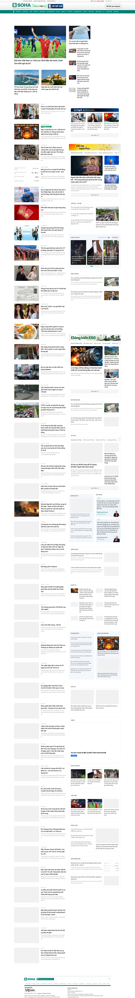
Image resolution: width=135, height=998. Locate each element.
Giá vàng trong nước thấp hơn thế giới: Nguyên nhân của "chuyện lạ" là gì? (86, 291)
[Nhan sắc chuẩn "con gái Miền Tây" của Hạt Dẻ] (26, 309)
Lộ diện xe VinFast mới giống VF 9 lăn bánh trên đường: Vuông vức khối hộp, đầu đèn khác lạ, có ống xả (79, 964)
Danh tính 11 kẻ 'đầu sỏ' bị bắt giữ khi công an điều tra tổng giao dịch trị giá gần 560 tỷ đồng (111, 779)
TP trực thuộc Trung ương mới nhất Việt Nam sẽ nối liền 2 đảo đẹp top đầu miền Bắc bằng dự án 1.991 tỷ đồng (26, 90)
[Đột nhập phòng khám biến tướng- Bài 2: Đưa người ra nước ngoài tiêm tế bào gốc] (26, 350)
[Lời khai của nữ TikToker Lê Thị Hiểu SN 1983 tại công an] (94, 250)
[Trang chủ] (21, 6)
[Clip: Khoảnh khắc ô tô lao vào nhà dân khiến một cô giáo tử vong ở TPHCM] (26, 390)
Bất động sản (50, 11)
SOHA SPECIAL (52, 1)
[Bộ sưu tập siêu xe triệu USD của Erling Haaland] (26, 370)
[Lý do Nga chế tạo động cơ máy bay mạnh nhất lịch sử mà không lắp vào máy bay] (87, 353)
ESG (31, 11)
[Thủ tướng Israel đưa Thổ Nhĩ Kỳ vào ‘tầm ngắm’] (26, 608)
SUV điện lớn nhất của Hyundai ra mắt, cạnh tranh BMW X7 (78, 989)
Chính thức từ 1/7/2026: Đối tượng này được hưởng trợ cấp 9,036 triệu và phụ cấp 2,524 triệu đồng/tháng (111, 477)
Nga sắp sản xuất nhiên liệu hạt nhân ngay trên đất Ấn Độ (52, 88)
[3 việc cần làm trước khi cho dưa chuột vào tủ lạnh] (111, 568)
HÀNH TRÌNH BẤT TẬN (39, 1)
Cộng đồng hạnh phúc (90, 153)
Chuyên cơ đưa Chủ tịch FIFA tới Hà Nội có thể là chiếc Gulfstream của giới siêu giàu (81, 648)
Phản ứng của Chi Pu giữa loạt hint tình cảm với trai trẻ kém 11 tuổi (52, 268)
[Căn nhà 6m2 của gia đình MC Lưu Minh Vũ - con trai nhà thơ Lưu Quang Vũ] (26, 768)
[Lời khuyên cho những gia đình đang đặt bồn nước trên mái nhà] (26, 527)
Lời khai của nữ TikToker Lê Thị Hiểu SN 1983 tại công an (94, 256)
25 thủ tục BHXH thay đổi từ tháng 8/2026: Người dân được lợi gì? (84, 463)
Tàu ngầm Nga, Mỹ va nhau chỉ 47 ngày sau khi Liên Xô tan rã (52, 663)
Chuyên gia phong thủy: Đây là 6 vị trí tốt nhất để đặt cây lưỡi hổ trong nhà (86, 552)
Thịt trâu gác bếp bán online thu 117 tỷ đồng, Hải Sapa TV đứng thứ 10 (53, 247)
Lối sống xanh (106, 340)
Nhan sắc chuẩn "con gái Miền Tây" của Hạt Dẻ (53, 306)
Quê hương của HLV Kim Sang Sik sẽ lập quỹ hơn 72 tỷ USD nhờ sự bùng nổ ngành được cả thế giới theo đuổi (83, 66)
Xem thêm (94, 135)
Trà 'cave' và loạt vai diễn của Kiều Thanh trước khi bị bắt (88, 750)
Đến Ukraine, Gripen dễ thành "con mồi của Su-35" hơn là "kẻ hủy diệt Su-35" (53, 846)
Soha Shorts (75, 763)
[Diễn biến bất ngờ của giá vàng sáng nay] (26, 210)
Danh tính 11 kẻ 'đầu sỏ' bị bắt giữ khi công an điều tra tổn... (110, 256)
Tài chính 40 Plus (100, 437)
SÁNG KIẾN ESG (45, 124)
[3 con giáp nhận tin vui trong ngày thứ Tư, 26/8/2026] (79, 900)
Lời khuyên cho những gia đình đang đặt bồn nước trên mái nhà (53, 524)
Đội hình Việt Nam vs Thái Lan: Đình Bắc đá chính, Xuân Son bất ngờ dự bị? (38, 62)
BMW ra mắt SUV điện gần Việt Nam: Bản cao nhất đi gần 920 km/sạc (79, 976)
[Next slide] (116, 251)
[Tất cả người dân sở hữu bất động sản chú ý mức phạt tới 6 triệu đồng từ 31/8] (26, 449)
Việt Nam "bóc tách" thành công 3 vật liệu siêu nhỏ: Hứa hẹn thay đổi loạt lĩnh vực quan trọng (111, 380)
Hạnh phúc (25, 11)
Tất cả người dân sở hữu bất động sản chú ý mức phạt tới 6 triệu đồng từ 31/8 (53, 446)
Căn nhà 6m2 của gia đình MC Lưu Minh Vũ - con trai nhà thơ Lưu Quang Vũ (52, 765)
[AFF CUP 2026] (55, 6)
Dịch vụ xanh (97, 340)
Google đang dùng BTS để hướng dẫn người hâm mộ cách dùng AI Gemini (52, 228)
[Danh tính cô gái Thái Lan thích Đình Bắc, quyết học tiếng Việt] (26, 489)
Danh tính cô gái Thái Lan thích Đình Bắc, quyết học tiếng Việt (53, 486)
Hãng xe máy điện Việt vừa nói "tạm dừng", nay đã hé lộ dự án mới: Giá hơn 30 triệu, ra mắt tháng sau (79, 983)
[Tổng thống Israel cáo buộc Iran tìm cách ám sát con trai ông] (99, 601)
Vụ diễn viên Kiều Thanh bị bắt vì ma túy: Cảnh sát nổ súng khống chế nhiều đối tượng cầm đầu (53, 887)
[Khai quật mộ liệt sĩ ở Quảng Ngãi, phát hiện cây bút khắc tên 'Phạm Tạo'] (26, 588)
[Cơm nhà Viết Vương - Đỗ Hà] (26, 626)
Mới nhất (18, 11)
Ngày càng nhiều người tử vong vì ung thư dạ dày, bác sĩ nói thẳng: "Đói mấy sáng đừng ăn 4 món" (52, 327)
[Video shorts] (39, 6)
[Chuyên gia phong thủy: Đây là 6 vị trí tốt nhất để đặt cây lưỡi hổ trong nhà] (111, 554)
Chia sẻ (74, 752)
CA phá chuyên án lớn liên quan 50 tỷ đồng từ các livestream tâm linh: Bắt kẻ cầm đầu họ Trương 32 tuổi (81, 641)
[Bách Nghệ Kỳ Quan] (53, 127)
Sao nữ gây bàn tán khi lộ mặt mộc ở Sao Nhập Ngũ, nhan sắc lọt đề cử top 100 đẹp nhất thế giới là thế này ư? (53, 191)
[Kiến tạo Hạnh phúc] (95, 147)
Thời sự (35, 11)
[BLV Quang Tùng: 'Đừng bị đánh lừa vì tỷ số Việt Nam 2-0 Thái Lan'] (26, 829)
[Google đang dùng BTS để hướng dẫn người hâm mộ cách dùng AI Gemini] (26, 231)
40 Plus (58, 11)
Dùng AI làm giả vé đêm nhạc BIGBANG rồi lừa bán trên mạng (81, 653)
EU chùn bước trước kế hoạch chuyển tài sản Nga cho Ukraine (51, 785)
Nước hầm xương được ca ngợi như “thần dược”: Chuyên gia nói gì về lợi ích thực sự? (81, 534)
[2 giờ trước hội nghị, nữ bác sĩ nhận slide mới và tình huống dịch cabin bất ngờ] (26, 727)
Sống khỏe (98, 11)
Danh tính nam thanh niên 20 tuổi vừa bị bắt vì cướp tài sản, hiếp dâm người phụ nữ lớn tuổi (78, 779)
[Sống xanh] (95, 335)
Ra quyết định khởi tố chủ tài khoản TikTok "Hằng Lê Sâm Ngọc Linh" (82, 833)
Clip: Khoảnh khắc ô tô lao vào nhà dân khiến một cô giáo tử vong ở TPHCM (52, 388)
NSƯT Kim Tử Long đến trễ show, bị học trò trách (106, 704)
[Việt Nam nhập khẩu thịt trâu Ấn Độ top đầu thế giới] (26, 930)
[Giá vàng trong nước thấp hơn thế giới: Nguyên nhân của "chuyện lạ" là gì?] (111, 293)
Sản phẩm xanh (87, 340)
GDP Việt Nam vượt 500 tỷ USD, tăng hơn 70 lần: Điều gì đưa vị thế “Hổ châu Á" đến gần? (111, 126)
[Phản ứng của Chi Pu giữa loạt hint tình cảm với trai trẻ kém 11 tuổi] (26, 271)
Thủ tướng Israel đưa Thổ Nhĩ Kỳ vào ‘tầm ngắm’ (53, 605)
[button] (91, 264)
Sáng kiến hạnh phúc (77, 153)
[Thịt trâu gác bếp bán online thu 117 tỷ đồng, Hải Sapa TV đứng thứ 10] (26, 251)
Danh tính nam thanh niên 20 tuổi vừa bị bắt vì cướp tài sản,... (78, 256)
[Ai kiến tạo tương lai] (113, 6)
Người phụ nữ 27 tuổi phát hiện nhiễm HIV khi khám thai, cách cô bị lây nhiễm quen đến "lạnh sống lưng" (81, 667)
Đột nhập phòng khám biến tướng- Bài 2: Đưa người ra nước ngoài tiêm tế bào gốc (53, 347)
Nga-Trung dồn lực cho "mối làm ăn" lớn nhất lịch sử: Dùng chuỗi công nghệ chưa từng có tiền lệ (53, 132)
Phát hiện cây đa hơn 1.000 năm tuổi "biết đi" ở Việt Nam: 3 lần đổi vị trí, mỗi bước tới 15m (79, 934)
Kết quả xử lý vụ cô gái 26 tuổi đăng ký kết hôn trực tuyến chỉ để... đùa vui (53, 170)
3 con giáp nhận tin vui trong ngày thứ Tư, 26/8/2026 (78, 909)
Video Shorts (75, 235)
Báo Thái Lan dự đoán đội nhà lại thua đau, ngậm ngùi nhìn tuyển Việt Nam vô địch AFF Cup (83, 79)
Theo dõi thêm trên (102, 235)
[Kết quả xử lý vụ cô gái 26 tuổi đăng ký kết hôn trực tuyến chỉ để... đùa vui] (26, 172)
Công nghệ (109, 11)
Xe (103, 11)
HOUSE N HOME (28, 1)
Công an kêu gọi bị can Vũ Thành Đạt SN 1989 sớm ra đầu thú (53, 288)
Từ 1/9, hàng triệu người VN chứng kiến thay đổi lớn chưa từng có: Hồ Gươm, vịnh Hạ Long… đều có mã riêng (86, 417)
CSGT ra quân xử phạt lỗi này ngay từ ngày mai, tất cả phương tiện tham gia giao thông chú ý (53, 406)
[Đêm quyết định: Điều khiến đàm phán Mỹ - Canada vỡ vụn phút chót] (26, 707)
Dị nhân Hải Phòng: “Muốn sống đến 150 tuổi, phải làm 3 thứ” (110, 168)
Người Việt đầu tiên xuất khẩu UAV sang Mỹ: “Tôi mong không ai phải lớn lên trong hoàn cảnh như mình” (86, 179)
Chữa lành (117, 153)
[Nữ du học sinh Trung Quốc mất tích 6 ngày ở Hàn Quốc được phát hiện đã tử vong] (26, 808)
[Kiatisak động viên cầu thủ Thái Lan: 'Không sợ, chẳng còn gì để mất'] (26, 646)
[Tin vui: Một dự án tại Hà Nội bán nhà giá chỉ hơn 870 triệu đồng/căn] (111, 279)
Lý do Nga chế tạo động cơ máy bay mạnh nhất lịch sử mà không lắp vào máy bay (86, 366)
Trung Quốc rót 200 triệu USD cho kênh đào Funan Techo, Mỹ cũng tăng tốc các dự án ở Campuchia (83, 52)
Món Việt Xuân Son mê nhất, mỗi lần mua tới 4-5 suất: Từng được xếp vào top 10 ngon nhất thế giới (53, 867)
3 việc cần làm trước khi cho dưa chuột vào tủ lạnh (86, 564)
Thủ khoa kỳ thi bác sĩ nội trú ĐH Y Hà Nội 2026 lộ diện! (81, 635)
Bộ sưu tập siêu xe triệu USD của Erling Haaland (52, 367)
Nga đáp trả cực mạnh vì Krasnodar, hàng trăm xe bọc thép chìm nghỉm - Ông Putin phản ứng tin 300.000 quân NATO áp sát (86, 604)
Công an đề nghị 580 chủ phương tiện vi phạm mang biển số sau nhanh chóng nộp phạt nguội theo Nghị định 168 (83, 93)
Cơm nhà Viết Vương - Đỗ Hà (51, 622)
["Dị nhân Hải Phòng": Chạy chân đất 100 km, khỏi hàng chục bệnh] (111, 178)
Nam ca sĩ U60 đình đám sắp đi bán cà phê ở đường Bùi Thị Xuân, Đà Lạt (53, 108)
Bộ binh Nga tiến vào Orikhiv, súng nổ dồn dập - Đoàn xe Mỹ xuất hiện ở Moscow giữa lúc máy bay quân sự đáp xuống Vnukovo (53, 506)
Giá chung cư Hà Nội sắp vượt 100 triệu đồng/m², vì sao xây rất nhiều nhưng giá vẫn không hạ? (94, 126)
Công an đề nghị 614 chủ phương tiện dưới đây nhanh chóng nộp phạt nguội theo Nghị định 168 (82, 220)
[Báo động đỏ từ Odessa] (26, 568)
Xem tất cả (115, 235)
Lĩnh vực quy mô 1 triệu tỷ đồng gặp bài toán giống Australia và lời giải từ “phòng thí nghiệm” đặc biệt (78, 127)
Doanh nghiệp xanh (76, 340)
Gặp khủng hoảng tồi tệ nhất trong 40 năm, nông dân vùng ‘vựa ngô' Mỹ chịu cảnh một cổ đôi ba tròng (107, 672)
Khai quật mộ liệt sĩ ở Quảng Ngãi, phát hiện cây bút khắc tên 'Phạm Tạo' (52, 586)
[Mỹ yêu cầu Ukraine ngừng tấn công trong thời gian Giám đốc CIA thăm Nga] (26, 469)
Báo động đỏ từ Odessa (49, 563)
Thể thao (70, 11)
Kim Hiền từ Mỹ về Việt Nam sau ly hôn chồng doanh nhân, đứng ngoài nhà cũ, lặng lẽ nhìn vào (53, 948)
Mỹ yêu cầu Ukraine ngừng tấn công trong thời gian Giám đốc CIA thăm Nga (53, 466)
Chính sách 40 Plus (88, 437)
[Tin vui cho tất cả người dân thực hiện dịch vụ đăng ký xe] (79, 32)
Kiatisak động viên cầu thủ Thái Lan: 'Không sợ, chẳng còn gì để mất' (53, 643)
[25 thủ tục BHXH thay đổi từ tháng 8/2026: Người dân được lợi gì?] (87, 450)
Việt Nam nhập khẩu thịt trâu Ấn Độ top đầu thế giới (53, 926)
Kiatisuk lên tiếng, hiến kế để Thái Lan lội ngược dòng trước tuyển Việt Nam (111, 809)
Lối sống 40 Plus (111, 437)
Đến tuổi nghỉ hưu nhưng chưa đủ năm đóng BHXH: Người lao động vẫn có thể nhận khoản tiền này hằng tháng (110, 455)
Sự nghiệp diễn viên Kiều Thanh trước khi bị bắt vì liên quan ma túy (52, 683)
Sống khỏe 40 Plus (76, 437)
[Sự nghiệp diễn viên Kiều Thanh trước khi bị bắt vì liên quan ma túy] (26, 687)
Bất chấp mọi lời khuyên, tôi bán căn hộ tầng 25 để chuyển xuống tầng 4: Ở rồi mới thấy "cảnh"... (53, 907)
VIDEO (73, 717)
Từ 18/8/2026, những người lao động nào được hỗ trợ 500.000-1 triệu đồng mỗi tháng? (79, 927)
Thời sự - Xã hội (45, 401)
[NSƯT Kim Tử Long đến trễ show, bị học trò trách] (107, 694)
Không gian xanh (117, 340)
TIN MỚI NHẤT (75, 630)
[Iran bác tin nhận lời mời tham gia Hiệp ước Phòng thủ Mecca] (74, 615)
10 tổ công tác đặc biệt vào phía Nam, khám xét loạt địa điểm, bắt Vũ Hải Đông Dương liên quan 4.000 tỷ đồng (53, 427)
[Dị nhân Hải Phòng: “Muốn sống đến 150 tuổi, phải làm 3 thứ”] (111, 160)
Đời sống (116, 11)
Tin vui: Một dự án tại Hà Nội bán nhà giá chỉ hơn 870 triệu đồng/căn (86, 277)
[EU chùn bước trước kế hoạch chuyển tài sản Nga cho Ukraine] (26, 788)
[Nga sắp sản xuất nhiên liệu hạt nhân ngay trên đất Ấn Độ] (53, 77)
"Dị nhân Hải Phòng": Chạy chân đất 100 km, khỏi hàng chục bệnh (111, 186)
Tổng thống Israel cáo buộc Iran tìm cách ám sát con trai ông (111, 601)
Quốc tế (64, 11)
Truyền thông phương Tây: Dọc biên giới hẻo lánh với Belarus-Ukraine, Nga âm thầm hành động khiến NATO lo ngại (111, 590)
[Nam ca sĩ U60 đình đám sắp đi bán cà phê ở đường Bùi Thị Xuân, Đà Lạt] (26, 111)
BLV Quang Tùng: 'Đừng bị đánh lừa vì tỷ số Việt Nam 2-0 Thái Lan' (53, 825)
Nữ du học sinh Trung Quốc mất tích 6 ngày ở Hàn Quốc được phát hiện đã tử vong (53, 806)
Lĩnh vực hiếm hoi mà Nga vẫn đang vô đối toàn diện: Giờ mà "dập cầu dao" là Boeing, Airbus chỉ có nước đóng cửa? (53, 546)
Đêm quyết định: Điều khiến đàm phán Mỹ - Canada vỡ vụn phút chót (53, 704)
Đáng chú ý (74, 493)
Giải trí (85, 11)
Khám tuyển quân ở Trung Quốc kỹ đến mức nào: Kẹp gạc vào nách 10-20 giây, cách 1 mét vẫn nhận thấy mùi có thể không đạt (53, 746)
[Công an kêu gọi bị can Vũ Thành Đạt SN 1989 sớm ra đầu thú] (26, 291)
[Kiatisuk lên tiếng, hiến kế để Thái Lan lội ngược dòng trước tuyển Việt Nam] (111, 800)
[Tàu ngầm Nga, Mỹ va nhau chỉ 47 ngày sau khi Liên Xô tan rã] (26, 667)
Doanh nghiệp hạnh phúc (106, 153)
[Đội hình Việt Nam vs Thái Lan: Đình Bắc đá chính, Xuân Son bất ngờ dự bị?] (40, 42)
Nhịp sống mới (77, 11)
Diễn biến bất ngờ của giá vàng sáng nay (53, 207)
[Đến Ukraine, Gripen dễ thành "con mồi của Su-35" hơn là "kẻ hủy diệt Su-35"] (26, 849)
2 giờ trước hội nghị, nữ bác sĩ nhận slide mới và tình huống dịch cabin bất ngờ (53, 725)
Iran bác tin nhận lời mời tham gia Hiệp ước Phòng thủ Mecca (86, 615)
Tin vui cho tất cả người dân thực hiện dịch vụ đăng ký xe (78, 42)
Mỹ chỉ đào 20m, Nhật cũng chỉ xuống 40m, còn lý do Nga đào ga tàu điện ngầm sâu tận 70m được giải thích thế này (52, 151)
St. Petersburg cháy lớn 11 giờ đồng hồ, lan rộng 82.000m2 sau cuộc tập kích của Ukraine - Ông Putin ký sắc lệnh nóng (111, 617)
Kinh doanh (42, 11)
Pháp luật (91, 11)
